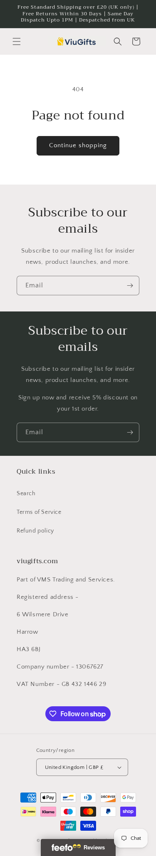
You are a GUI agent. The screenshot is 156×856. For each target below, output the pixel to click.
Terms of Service (39, 512)
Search (26, 493)
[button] (16, 41)
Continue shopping (78, 145)
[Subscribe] (130, 285)
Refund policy (35, 531)
